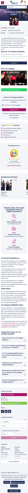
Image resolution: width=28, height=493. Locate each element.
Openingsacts (17, 456)
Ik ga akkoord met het (10, 430)
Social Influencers (4, 454)
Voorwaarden (14, 486)
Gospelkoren (17, 447)
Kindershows (17, 450)
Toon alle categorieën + (14, 461)
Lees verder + (14, 63)
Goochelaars (3, 458)
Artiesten (3, 447)
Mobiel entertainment (18, 452)
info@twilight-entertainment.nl (9, 325)
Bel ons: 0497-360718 (9, 394)
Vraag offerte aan (14, 109)
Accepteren (7, 482)
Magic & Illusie (4, 456)
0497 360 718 (14, 323)
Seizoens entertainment (20, 454)
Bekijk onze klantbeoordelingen (14, 165)
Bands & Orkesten (5, 449)
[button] (14, 339)
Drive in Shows (4, 452)
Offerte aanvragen (14, 491)
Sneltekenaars (17, 458)
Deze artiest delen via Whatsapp (12, 90)
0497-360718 (2, 2)
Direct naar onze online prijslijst (11, 403)
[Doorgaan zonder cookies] (26, 481)
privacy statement (15, 430)
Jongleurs (16, 449)
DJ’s (2, 450)
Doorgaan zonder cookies (18, 482)
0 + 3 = (3, 434)
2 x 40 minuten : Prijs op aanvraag (13, 105)
